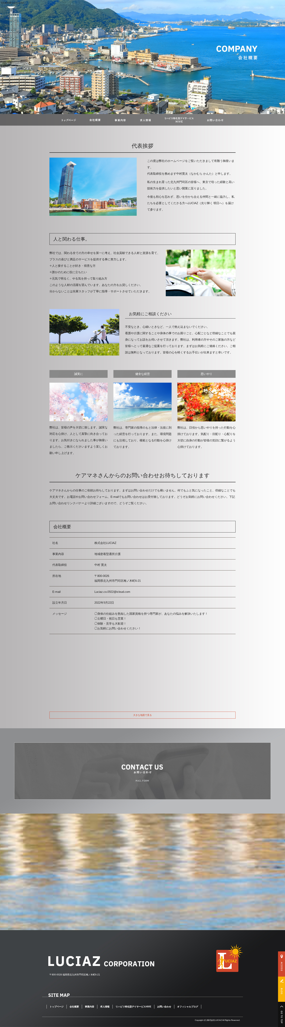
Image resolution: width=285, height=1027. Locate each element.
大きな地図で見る (142, 715)
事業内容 (120, 120)
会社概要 (95, 120)
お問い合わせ (215, 120)
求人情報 (145, 120)
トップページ (68, 120)
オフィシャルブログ (187, 1006)
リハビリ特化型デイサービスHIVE (179, 120)
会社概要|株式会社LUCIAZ (12, 3)
